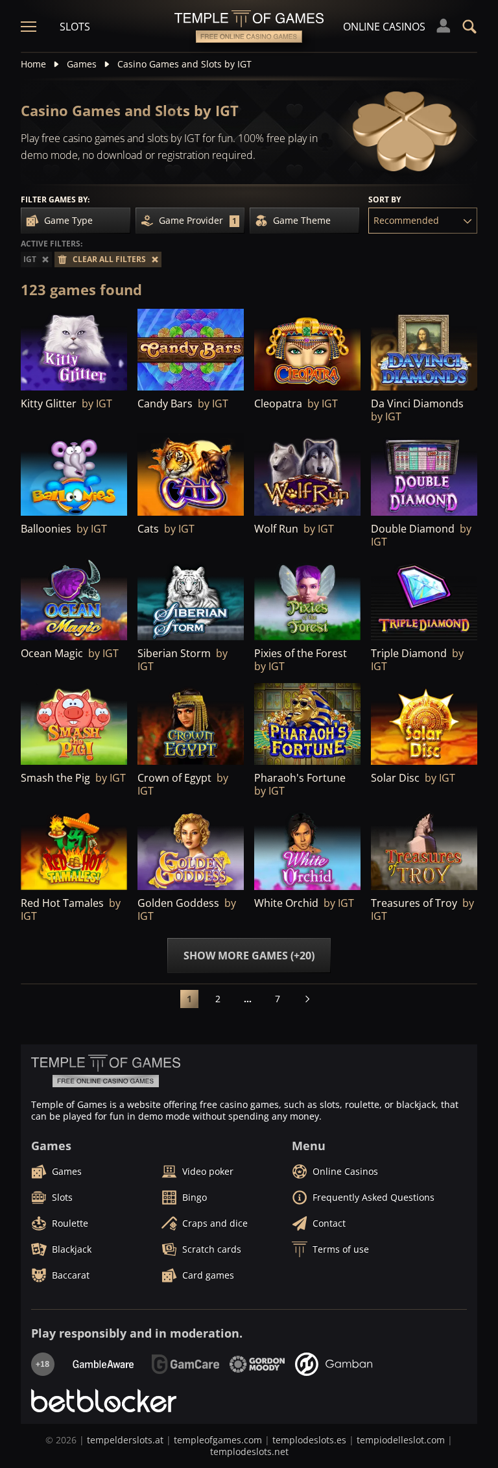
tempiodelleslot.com (401, 1440)
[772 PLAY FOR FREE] (190, 474)
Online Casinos (384, 26)
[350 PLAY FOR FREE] (190, 849)
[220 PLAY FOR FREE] (307, 600)
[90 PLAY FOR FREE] (74, 474)
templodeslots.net (249, 1451)
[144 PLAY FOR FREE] (190, 724)
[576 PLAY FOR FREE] (424, 724)
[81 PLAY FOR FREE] (74, 600)
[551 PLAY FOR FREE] (424, 474)
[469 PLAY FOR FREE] (424, 600)
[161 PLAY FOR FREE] (307, 724)
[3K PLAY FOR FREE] (307, 350)
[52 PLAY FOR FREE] (74, 849)
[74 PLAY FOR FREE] (307, 849)
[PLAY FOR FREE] (190, 350)
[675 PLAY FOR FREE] (307, 474)
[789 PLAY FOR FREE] (424, 350)
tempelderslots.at (125, 1440)
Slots (75, 26)
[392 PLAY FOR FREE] (74, 350)
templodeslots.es (309, 1440)
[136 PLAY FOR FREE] (424, 849)
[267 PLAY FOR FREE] (190, 600)
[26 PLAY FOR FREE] (74, 724)
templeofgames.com (218, 1440)
